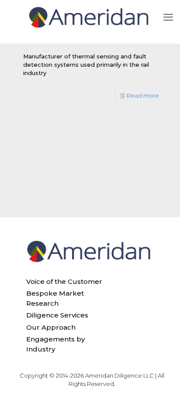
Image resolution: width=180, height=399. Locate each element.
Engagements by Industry (55, 344)
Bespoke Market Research (55, 298)
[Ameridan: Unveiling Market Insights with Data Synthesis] (90, 17)
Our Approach (51, 327)
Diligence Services (57, 315)
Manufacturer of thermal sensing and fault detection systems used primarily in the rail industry (86, 64)
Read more (143, 95)
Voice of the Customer (64, 281)
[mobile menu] (168, 17)
